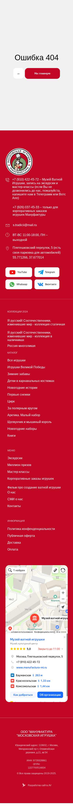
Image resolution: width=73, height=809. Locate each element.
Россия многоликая (21, 345)
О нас (11, 492)
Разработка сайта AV (39, 785)
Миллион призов (19, 465)
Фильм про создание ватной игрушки (34, 487)
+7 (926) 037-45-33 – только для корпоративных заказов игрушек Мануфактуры (35, 211)
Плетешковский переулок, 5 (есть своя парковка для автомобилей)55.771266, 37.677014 (37, 252)
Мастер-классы (18, 471)
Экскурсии (14, 458)
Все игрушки (16, 360)
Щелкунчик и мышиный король (29, 422)
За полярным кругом (22, 408)
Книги (11, 435)
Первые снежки (18, 394)
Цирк (11, 401)
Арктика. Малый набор (23, 415)
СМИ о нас (15, 499)
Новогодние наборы (22, 428)
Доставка (14, 542)
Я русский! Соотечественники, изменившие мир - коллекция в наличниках (29, 336)
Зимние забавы (18, 374)
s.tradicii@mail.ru (25, 225)
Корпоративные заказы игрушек (30, 478)
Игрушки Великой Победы (26, 367)
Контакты (14, 506)
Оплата (12, 549)
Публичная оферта (21, 535)
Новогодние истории (22, 387)
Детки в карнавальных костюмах (30, 381)
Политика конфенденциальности (31, 529)
